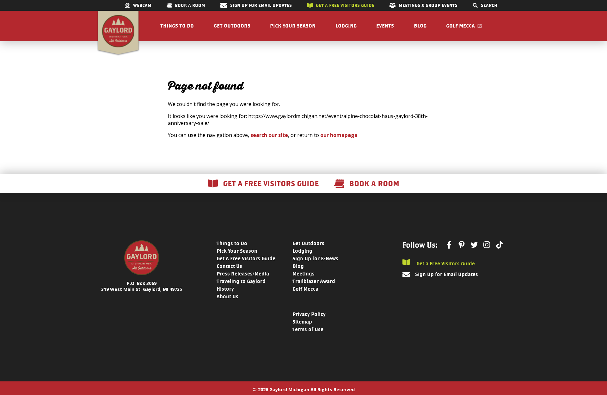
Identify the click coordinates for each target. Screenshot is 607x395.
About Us (227, 296)
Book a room (190, 5)
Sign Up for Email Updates (261, 5)
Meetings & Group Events (428, 5)
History (225, 289)
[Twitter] (474, 245)
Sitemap (302, 322)
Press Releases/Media (243, 274)
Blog (420, 26)
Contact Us (229, 266)
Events (385, 26)
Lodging (346, 26)
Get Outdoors (232, 26)
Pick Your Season (293, 26)
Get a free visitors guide (345, 5)
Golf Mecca (460, 26)
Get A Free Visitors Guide (246, 259)
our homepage (339, 135)
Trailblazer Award (313, 281)
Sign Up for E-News (315, 259)
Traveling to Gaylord (241, 281)
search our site (269, 135)
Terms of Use (307, 329)
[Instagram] (487, 244)
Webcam (142, 5)
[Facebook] (449, 245)
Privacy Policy (309, 314)
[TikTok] (499, 245)
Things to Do (177, 26)
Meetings (303, 274)
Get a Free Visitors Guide (445, 263)
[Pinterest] (461, 245)
